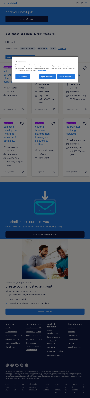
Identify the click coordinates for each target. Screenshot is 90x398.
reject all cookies (47, 76)
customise (22, 76)
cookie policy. (42, 70)
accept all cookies (66, 76)
